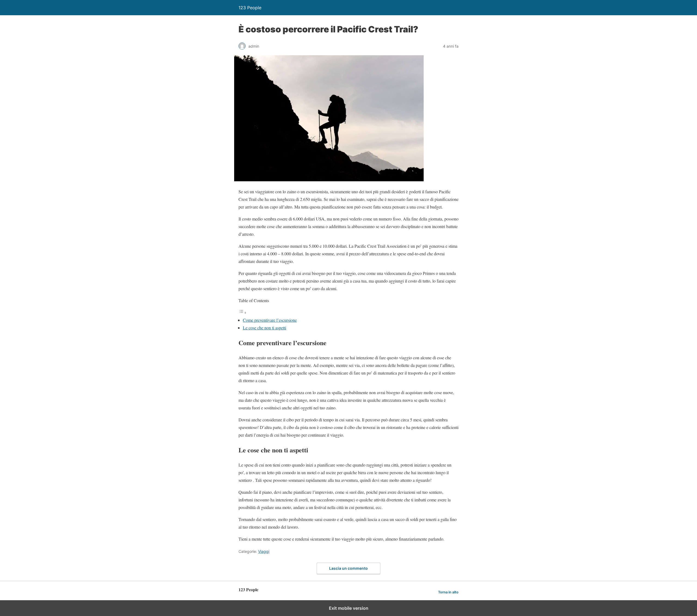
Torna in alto (448, 592)
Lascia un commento (348, 568)
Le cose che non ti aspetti (264, 327)
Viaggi (263, 551)
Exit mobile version (348, 608)
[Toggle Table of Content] (243, 312)
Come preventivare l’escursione (270, 320)
